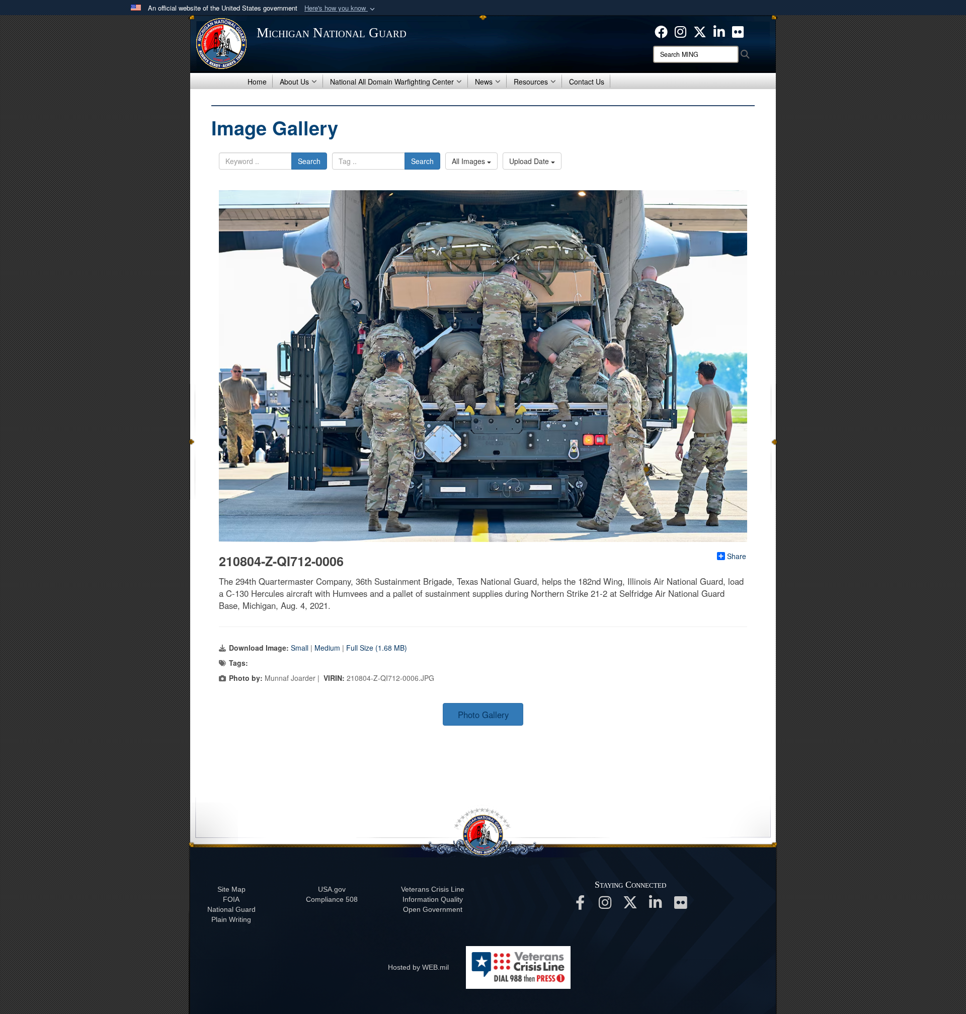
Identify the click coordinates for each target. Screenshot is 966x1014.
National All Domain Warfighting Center (392, 81)
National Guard (231, 909)
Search (309, 161)
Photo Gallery (483, 715)
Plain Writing (231, 919)
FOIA (231, 899)
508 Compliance (332, 899)
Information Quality (433, 899)
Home (257, 81)
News (484, 81)
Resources (531, 81)
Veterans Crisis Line (432, 889)
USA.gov (332, 889)
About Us (294, 81)
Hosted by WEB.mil (418, 967)
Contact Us (586, 81)
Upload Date (530, 161)
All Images (469, 161)
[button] (340, 8)
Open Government (432, 909)
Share (736, 556)
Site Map (231, 889)
